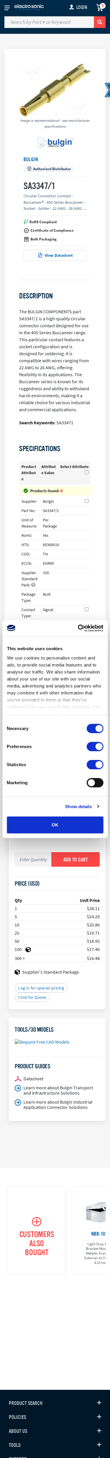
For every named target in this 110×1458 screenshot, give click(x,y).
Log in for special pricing (41, 988)
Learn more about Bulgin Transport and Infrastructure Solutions (58, 1090)
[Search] (100, 22)
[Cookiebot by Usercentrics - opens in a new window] (78, 628)
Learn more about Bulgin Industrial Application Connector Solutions (57, 1104)
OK (55, 824)
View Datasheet (59, 255)
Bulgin (30, 159)
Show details (78, 806)
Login (81, 7)
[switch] (95, 746)
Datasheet (33, 1078)
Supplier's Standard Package (50, 972)
